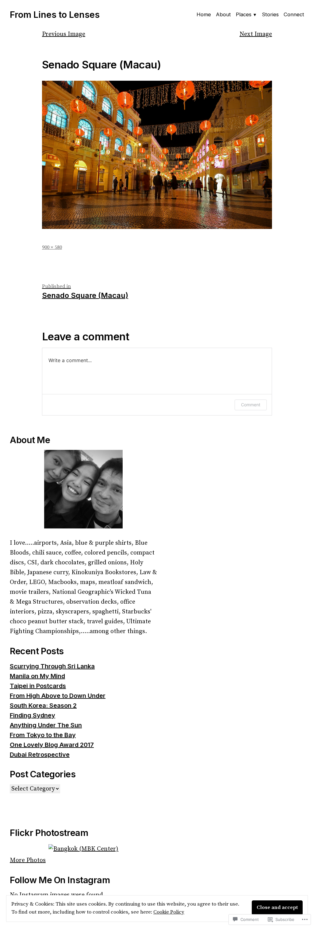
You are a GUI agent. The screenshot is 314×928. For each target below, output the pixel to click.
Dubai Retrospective (40, 754)
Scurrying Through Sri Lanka (52, 666)
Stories (270, 14)
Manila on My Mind (37, 676)
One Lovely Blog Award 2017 (52, 744)
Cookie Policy (168, 912)
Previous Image (63, 34)
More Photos (28, 860)
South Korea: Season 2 (43, 705)
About (223, 14)
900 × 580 (52, 247)
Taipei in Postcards (38, 686)
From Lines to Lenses (55, 14)
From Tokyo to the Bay (43, 735)
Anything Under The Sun (46, 725)
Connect (294, 14)
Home (204, 14)
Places (243, 14)
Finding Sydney (32, 715)
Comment (250, 404)
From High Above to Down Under (57, 695)
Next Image (255, 34)
